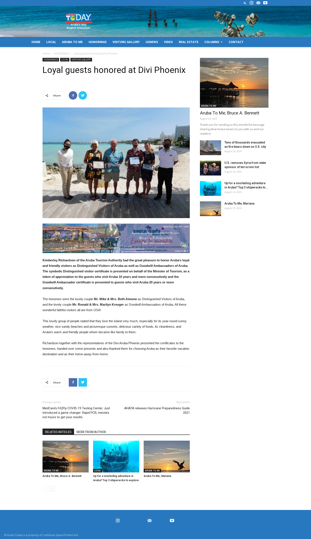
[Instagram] (251, 3)
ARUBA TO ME (72, 42)
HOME (36, 42)
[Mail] (258, 3)
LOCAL (51, 42)
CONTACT (236, 42)
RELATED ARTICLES (58, 432)
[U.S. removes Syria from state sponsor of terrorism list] (210, 168)
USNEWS (152, 42)
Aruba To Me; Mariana (157, 476)
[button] (245, 2)
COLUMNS (211, 42)
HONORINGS (98, 42)
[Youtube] (265, 3)
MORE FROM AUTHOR (91, 432)
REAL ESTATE (188, 42)
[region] (116, 238)
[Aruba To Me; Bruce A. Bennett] (66, 456)
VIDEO (168, 42)
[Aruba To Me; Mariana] (167, 456)
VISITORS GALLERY (126, 42)
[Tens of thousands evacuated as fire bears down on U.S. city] (210, 147)
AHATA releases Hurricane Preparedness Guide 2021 (157, 410)
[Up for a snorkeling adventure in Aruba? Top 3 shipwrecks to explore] (116, 456)
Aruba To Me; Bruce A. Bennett (62, 476)
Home (46, 53)
